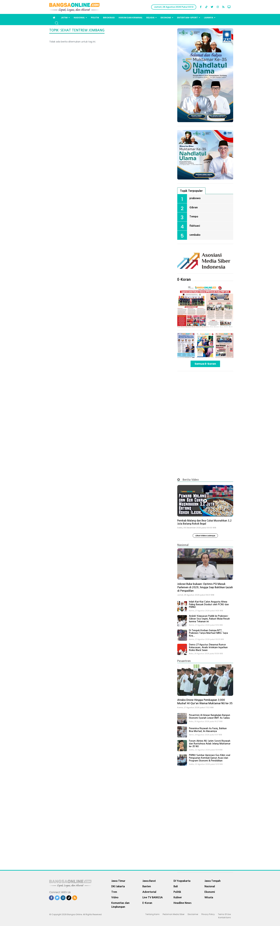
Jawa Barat (149, 881)
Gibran (193, 207)
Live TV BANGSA (152, 897)
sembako (194, 234)
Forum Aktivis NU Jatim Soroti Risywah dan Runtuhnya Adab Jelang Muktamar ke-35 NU (209, 743)
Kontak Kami (224, 917)
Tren (114, 892)
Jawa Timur (118, 881)
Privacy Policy (208, 914)
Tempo (193, 216)
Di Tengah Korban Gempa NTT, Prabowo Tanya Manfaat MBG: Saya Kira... (208, 633)
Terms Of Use (224, 914)
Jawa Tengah (212, 881)
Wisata (208, 897)
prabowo (195, 198)
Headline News (183, 903)
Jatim (64, 17)
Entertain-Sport (187, 17)
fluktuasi (194, 225)
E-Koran (184, 279)
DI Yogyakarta (182, 881)
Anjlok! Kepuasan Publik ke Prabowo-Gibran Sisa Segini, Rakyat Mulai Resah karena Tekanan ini (209, 619)
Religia (150, 17)
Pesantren (184, 661)
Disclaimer (193, 914)
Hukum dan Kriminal (130, 17)
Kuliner (178, 897)
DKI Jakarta (118, 886)
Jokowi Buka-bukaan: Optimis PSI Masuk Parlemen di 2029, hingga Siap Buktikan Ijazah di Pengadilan (205, 587)
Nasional (79, 17)
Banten (146, 886)
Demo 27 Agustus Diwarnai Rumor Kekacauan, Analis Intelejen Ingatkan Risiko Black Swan (208, 647)
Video (114, 897)
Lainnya (208, 17)
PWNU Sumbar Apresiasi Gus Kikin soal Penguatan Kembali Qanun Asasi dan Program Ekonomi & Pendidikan (209, 758)
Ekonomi (166, 17)
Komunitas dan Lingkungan (120, 905)
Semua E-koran (205, 364)
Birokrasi (109, 17)
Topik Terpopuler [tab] (191, 190)
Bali (176, 886)
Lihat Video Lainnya (205, 535)
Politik (95, 17)
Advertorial (149, 892)
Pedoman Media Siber (173, 914)
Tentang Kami (152, 914)
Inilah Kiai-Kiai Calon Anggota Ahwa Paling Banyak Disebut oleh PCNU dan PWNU (209, 604)
